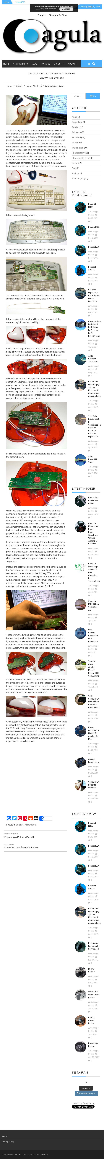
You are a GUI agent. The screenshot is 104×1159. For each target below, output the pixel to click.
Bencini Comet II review (91, 1020)
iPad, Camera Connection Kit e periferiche (93, 635)
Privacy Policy (8, 1141)
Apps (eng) (77, 122)
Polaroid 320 (94, 227)
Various (46, 64)
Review (75, 163)
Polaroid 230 (94, 247)
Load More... (86, 1088)
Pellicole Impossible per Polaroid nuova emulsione (93, 295)
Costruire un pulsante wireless (93, 785)
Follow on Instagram (87, 1093)
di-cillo (60, 77)
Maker (35, 64)
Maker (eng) (30, 824)
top (74, 168)
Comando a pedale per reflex (93, 500)
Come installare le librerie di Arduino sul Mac (93, 733)
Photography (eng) (81, 158)
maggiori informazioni (48, 9)
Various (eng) (78, 178)
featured (76, 137)
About (71, 64)
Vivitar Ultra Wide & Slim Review (93, 994)
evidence (76, 132)
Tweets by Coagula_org (83, 1103)
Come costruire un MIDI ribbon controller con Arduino (93, 702)
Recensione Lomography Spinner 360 (93, 946)
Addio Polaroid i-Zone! (92, 459)
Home (6, 64)
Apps (74, 117)
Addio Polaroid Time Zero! (93, 359)
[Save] (25, 818)
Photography (20, 64)
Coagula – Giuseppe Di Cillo (52, 15)
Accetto (66, 9)
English (58, 64)
